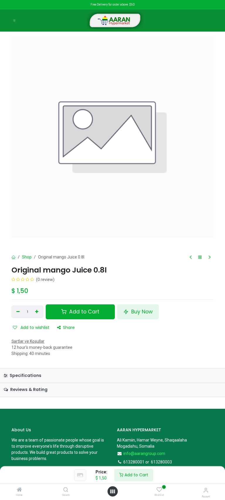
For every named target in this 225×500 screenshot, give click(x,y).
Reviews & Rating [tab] (28, 389)
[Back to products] (200, 257)
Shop (27, 257)
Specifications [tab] (24, 375)
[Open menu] (112, 491)
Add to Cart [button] (83, 311)
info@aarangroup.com (144, 453)
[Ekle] (37, 312)
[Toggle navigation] (14, 20)
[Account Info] (206, 490)
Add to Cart (135, 475)
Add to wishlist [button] (34, 327)
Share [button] (69, 327)
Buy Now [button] (141, 311)
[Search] (66, 490)
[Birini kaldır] (18, 312)
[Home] (19, 490)
